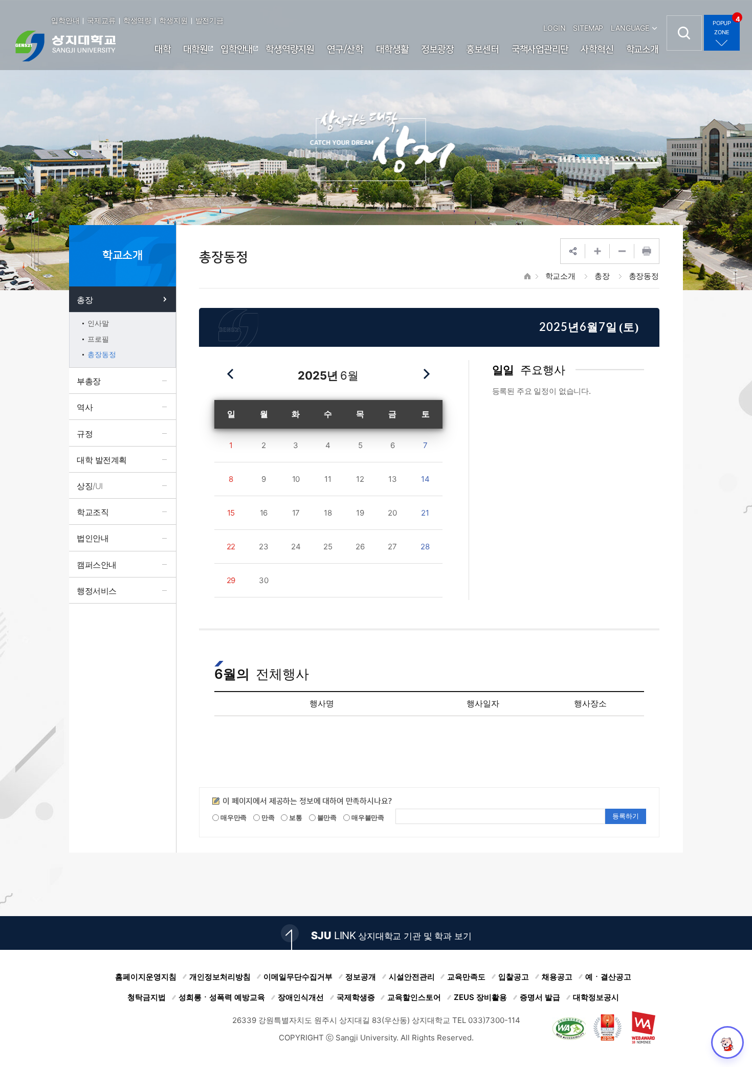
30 (264, 580)
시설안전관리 (412, 977)
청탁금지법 (146, 997)
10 (296, 479)
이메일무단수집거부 (298, 977)
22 (231, 546)
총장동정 (644, 276)
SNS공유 (573, 251)
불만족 (326, 817)
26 (360, 546)
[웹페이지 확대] (597, 251)
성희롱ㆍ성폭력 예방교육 (222, 997)
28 (425, 546)
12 (360, 479)
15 (231, 513)
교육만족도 (466, 977)
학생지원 (173, 20)
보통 (294, 817)
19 (360, 513)
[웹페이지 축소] (622, 251)
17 (296, 513)
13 (392, 479)
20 (392, 513)
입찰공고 (513, 977)
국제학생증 (356, 997)
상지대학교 (65, 46)
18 (328, 513)
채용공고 (557, 977)
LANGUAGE (630, 28)
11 (327, 479)
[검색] (684, 33)
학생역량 (137, 20)
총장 (602, 276)
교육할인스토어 (414, 997)
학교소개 (560, 276)
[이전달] (230, 374)
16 (264, 513)
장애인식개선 (301, 997)
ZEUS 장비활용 (480, 997)
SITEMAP (588, 28)
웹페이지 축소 (622, 251)
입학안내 (65, 20)
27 (392, 546)
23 (264, 546)
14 (425, 479)
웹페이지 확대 (597, 251)
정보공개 (360, 977)
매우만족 (233, 817)
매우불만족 (367, 817)
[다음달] (426, 374)
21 (425, 513)
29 (231, 580)
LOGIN (554, 28)
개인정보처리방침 (220, 977)
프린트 (646, 251)
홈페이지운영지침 (145, 977)
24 (296, 546)
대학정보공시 (596, 997)
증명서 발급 (540, 997)
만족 (267, 817)
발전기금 (209, 20)
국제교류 (101, 20)
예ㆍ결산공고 (608, 977)
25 (328, 546)
